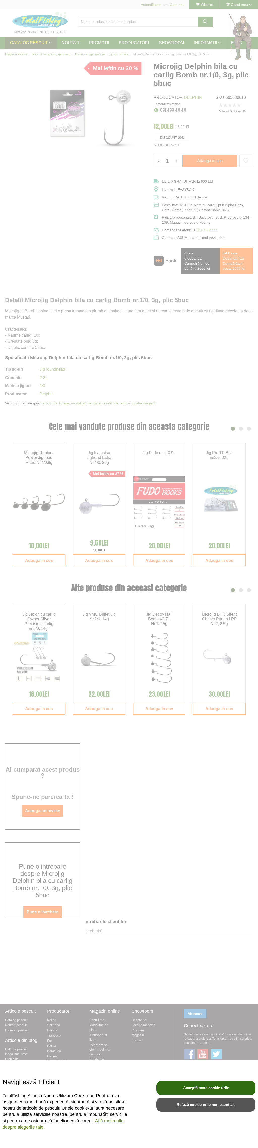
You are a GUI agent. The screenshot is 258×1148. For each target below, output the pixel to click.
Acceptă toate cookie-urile (206, 1088)
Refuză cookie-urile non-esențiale (206, 1104)
